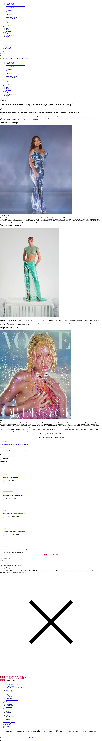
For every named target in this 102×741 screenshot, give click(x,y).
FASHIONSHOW (10, 7)
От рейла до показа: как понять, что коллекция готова (14, 531)
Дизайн (5, 20)
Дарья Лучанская (6, 108)
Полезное (5, 21)
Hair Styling (9, 14)
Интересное (6, 27)
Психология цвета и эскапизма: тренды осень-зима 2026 (14, 513)
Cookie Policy (35, 737)
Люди (4, 15)
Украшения (9, 8)
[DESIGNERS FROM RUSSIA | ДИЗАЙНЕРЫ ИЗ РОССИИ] (15, 58)
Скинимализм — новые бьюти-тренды (10, 477)
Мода (4, 2)
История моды (10, 4)
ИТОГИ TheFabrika (11, 35)
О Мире (8, 33)
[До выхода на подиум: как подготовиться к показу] (8, 491)
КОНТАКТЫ (6, 50)
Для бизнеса (9, 25)
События (8, 38)
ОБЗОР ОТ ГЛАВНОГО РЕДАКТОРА (15, 6)
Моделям (8, 31)
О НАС (4, 51)
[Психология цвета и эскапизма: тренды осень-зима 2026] (8, 509)
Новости (5, 32)
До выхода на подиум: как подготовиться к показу (13, 495)
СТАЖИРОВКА (7, 48)
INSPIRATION (9, 10)
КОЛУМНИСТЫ (7, 47)
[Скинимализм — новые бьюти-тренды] (8, 473)
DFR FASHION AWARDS (12, 3)
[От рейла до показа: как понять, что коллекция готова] (8, 527)
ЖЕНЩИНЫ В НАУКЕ (11, 17)
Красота (5, 11)
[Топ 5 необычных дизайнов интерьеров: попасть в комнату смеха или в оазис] (8, 545)
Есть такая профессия (12, 18)
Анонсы (8, 36)
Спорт (7, 28)
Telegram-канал (58, 439)
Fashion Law (9, 22)
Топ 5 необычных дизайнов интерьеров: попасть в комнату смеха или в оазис (18, 549)
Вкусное (8, 29)
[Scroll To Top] (0, 735)
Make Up (8, 13)
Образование (9, 24)
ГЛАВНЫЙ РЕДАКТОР (9, 46)
